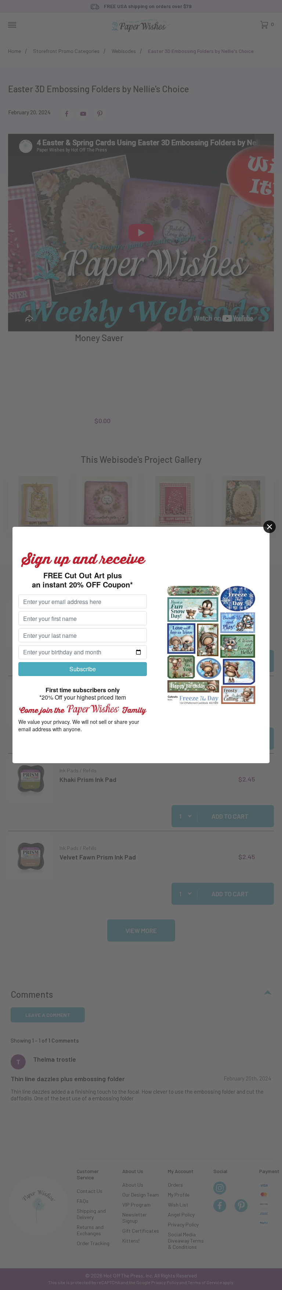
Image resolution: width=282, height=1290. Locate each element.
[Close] (269, 527)
